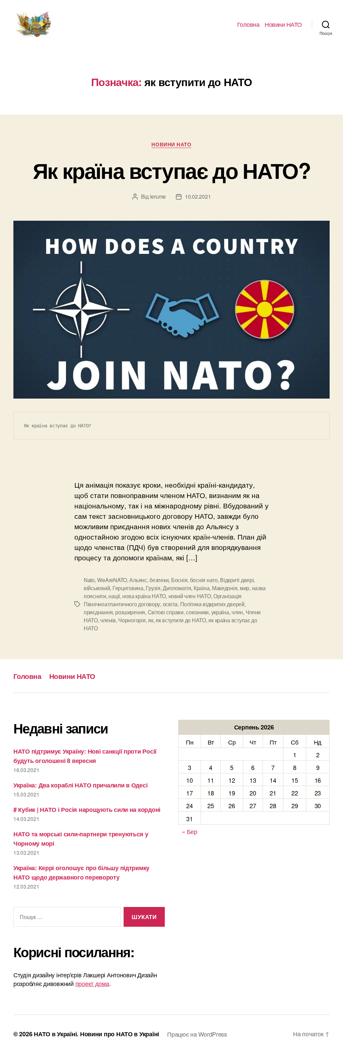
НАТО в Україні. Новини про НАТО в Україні (96, 1034)
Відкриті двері (237, 580)
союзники (197, 612)
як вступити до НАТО (181, 620)
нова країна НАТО (144, 596)
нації (114, 596)
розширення (130, 612)
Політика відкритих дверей (212, 604)
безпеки (158, 580)
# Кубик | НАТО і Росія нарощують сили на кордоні (86, 809)
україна (220, 612)
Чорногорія (131, 620)
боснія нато (204, 580)
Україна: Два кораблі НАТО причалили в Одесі (80, 785)
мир (244, 588)
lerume (158, 196)
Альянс (138, 580)
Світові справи (166, 612)
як (150, 620)
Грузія (153, 588)
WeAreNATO (112, 580)
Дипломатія (177, 588)
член (237, 612)
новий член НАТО (189, 596)
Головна (248, 24)
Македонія (224, 588)
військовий (97, 588)
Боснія (179, 580)
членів (108, 620)
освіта (170, 604)
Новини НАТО (283, 24)
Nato (89, 580)
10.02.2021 (198, 196)
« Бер (189, 831)
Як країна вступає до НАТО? (171, 170)
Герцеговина (128, 588)
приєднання (98, 612)
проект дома (92, 983)
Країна (201, 588)
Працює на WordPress (197, 1034)
